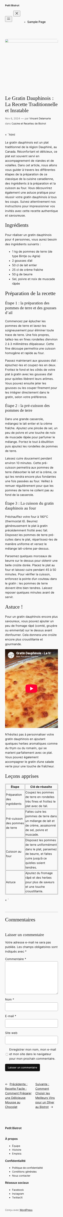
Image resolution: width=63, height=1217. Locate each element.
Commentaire (15, 959)
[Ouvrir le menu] (8, 19)
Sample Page (36, 22)
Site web (11, 1033)
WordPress (26, 1209)
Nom (9, 999)
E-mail (10, 1016)
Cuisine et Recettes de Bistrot (29, 123)
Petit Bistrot (12, 5)
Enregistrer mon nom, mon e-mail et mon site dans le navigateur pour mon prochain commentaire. (32, 1054)
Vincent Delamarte (40, 118)
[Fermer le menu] (16, 13)
